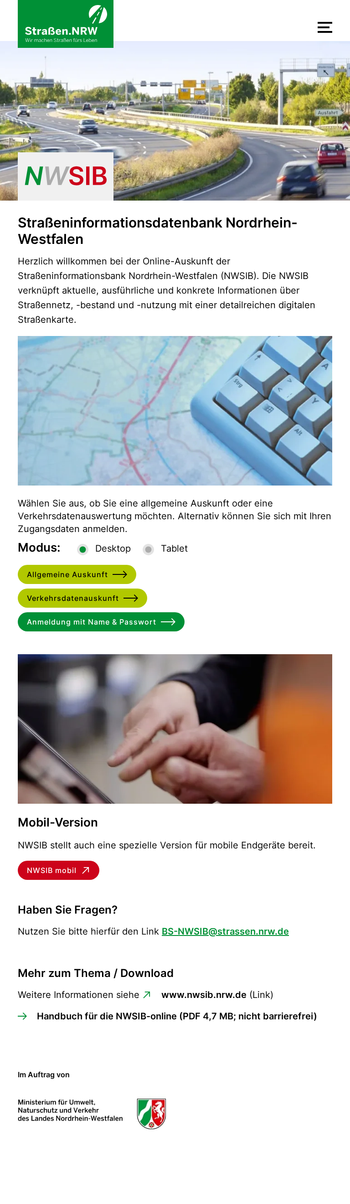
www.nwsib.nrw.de (204, 994)
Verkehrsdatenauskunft (73, 598)
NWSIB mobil (52, 870)
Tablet (174, 548)
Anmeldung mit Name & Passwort (91, 621)
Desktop (113, 548)
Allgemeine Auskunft (67, 574)
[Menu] (325, 27)
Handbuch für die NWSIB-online (177, 1016)
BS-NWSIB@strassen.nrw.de (225, 931)
